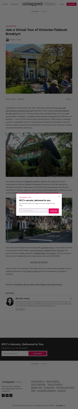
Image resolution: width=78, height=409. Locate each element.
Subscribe (53, 211)
